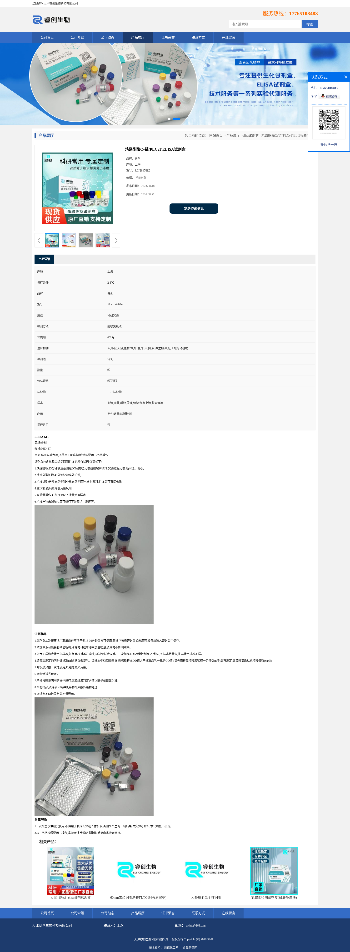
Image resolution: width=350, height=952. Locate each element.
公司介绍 (77, 37)
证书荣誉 (168, 37)
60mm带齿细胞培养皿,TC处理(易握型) (138, 897)
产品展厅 (138, 37)
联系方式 (198, 37)
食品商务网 (190, 947)
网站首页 (216, 135)
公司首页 (47, 37)
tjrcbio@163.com (195, 925)
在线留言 (228, 37)
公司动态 (107, 37)
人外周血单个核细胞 (206, 897)
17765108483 (303, 13)
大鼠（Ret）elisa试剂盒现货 (70, 897)
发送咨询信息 (194, 208)
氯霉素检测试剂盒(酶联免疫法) (274, 897)
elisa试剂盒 (251, 135)
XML (210, 939)
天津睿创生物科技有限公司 (151, 939)
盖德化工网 (171, 947)
